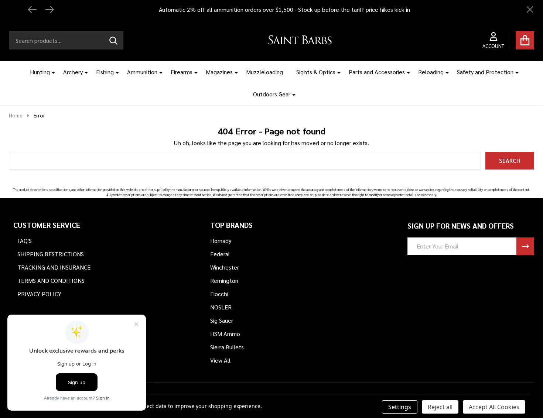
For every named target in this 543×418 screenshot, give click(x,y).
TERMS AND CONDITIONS (51, 280)
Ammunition (142, 72)
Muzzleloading (264, 72)
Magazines (219, 72)
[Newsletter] (525, 246)
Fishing (105, 72)
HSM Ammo (225, 334)
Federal (220, 254)
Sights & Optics (315, 72)
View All (220, 360)
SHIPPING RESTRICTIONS (50, 254)
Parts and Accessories (377, 72)
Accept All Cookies (494, 407)
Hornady (220, 240)
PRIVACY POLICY (39, 294)
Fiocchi (219, 294)
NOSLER (221, 307)
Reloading (431, 72)
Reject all (440, 407)
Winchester (224, 267)
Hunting (40, 72)
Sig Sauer (221, 320)
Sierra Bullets (227, 347)
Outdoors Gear (271, 94)
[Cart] (525, 40)
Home (16, 115)
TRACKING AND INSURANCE (53, 267)
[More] (50, 72)
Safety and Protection (485, 72)
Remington (224, 280)
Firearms (181, 72)
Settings (399, 407)
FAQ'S (24, 240)
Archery (73, 72)
